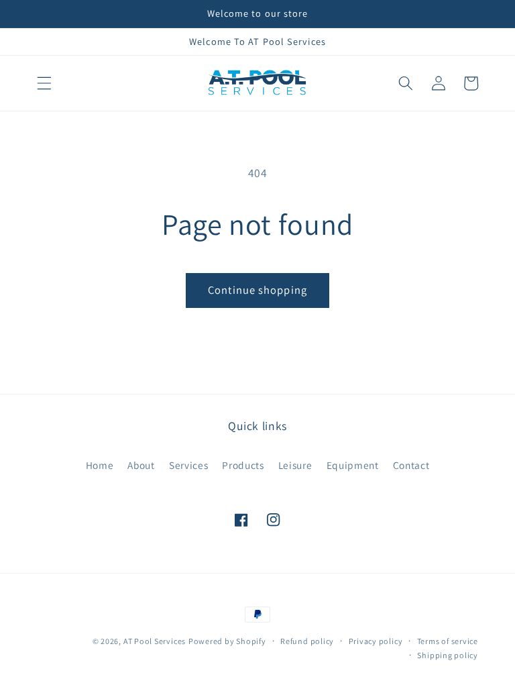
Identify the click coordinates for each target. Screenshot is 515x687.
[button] (44, 83)
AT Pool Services (154, 641)
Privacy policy (376, 641)
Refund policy (307, 641)
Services (188, 465)
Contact (411, 465)
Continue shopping (257, 289)
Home (100, 465)
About (140, 465)
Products (243, 465)
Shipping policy (447, 655)
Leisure (295, 465)
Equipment (353, 465)
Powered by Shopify (227, 641)
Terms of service (447, 641)
